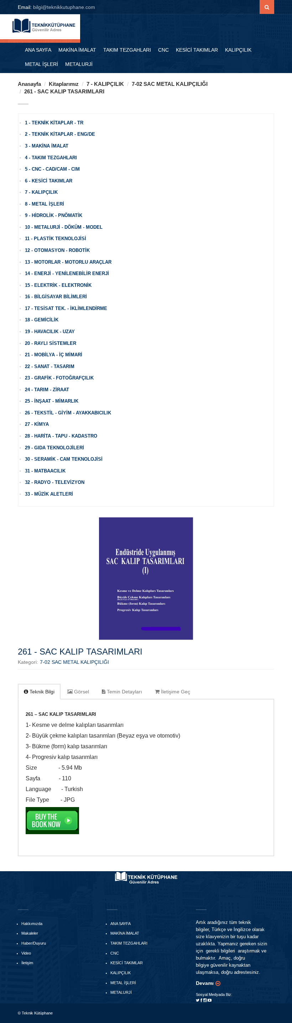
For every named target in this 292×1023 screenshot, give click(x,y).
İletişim (27, 963)
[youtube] (210, 1000)
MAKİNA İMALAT (77, 50)
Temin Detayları (123, 691)
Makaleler (29, 933)
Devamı (205, 983)
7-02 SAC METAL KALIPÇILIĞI (170, 84)
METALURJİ (79, 64)
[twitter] (197, 1000)
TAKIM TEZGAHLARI (127, 50)
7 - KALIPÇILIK (105, 84)
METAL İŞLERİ (41, 64)
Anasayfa (29, 84)
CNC (163, 50)
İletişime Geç (175, 691)
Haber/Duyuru (33, 943)
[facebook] (201, 1000)
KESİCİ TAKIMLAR (197, 50)
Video (26, 953)
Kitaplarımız (64, 84)
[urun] (267, 7)
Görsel (81, 691)
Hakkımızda (31, 923)
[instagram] (205, 1000)
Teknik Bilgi (41, 691)
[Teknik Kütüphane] (44, 25)
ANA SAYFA (38, 50)
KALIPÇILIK (238, 50)
